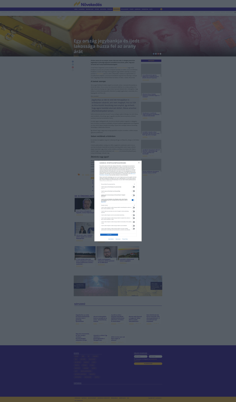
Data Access (118, 239)
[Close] (139, 163)
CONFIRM (109, 234)
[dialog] (118, 201)
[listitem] (118, 184)
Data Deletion (111, 239)
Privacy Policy (125, 239)
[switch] (133, 187)
